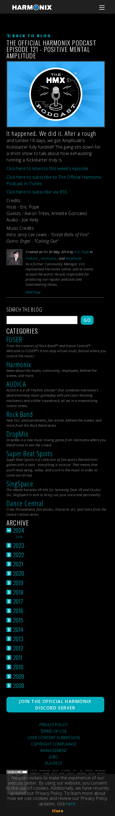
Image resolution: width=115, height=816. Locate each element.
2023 (18, 545)
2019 (18, 582)
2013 (18, 638)
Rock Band (19, 414)
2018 (18, 592)
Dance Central (25, 503)
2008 (18, 685)
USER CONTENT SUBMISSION (54, 737)
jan (19, 536)
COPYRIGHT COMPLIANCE (54, 744)
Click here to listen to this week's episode (47, 168)
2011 (18, 657)
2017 (18, 601)
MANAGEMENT (53, 750)
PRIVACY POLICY (53, 724)
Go (87, 320)
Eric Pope (81, 251)
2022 (18, 554)
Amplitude (74, 258)
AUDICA (16, 384)
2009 (18, 676)
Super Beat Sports (29, 453)
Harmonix (48, 258)
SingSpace (19, 484)
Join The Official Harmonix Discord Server (55, 704)
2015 (18, 620)
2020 (18, 573)
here (71, 804)
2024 (18, 530)
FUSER (14, 339)
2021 (18, 564)
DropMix (17, 434)
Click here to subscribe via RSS (36, 192)
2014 (18, 629)
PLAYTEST (53, 763)
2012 (18, 648)
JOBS (53, 757)
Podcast (32, 258)
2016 (18, 610)
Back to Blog (31, 35)
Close (57, 810)
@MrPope (33, 292)
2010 (18, 667)
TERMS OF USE (53, 731)
